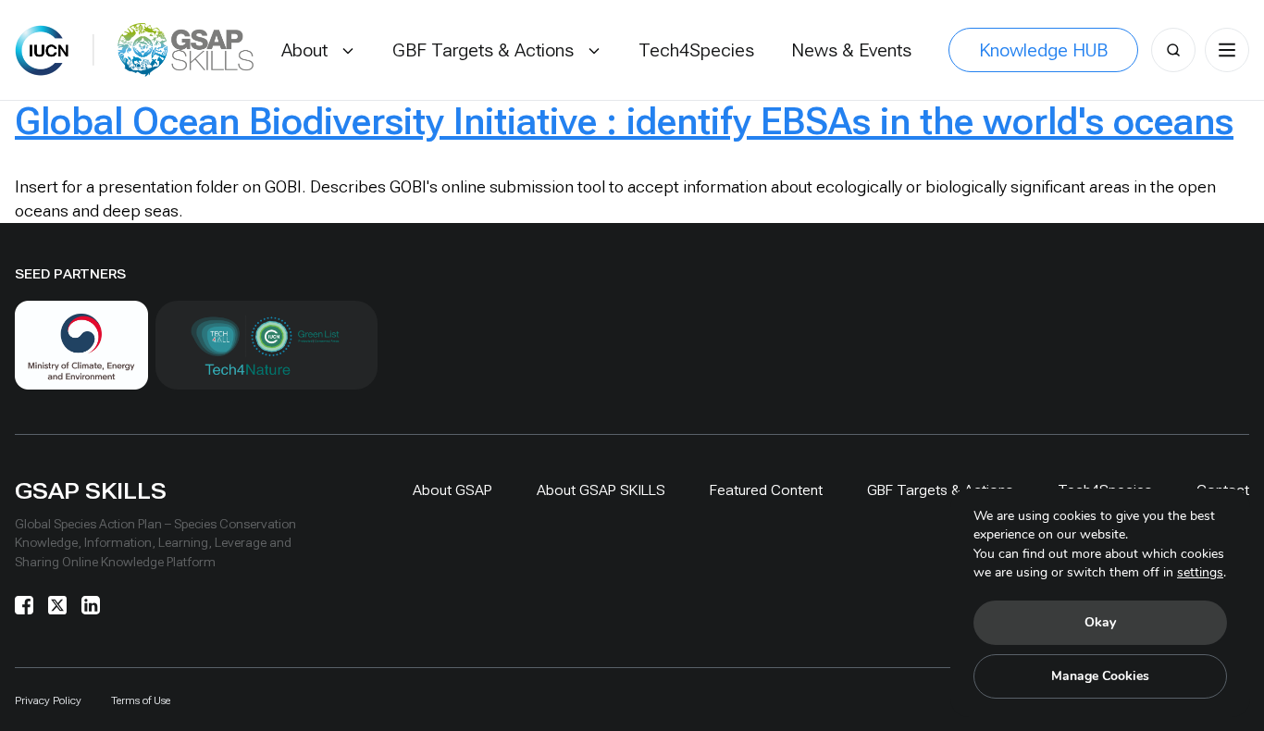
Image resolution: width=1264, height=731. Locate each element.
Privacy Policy (48, 700)
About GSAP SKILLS (601, 490)
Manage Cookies (1100, 676)
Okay (1100, 622)
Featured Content (766, 490)
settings (1200, 572)
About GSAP (452, 490)
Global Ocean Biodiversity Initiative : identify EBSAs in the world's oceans (624, 121)
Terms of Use (140, 700)
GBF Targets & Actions (940, 490)
